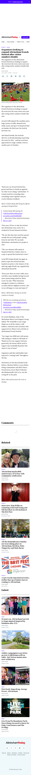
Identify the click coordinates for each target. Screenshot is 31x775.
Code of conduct (11, 754)
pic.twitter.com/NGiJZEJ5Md (12, 216)
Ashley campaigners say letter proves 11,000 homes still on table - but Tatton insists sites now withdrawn (15, 656)
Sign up (4, 752)
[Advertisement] (15, 19)
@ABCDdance (7, 302)
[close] (29, 2)
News (8, 47)
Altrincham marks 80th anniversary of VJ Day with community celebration (13, 474)
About (9, 752)
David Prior (5, 71)
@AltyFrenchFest (8, 213)
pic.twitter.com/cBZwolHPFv (12, 307)
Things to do (20, 41)
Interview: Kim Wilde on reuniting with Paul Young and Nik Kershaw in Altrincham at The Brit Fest (14, 509)
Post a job (26, 752)
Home (3, 41)
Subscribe (25, 37)
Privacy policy (21, 754)
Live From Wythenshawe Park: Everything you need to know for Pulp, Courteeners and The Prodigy (15, 724)
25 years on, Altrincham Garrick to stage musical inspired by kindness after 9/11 (15, 621)
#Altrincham (18, 213)
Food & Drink (10, 41)
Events (3, 47)
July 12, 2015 (7, 221)
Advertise (14, 752)
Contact (20, 752)
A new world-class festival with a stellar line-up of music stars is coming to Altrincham (15, 580)
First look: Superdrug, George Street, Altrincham (14, 690)
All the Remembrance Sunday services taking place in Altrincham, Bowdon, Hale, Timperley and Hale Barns (14, 545)
